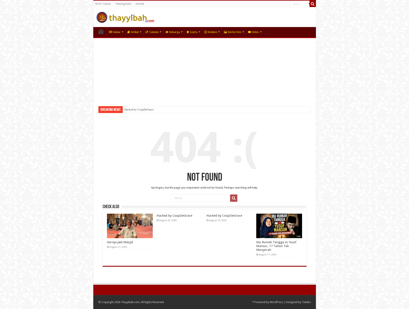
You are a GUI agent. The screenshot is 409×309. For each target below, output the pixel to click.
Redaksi (212, 32)
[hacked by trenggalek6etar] (125, 16)
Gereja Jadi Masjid (120, 242)
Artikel (135, 32)
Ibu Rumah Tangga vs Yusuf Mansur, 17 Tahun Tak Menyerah (276, 246)
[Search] (313, 4)
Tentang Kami (123, 3)
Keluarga (174, 32)
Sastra (193, 32)
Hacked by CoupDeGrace (139, 109)
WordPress (276, 302)
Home (101, 31)
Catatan (154, 32)
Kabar (117, 32)
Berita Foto (234, 32)
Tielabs (306, 302)
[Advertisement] (204, 70)
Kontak (140, 3)
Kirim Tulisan (103, 3)
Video (255, 32)
